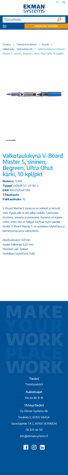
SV (63, 2)
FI (57, 2)
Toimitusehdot (34, 384)
